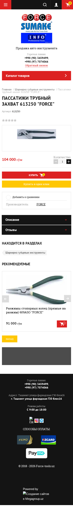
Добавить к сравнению (26, 197)
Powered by (30, 489)
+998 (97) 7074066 (36, 61)
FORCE (41, 204)
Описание (12, 220)
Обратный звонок (36, 65)
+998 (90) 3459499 (36, 58)
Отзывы (11, 230)
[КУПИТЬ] (62, 323)
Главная (6, 89)
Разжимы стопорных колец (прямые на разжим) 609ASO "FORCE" (36, 310)
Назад (9, 338)
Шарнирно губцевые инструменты (35, 89)
